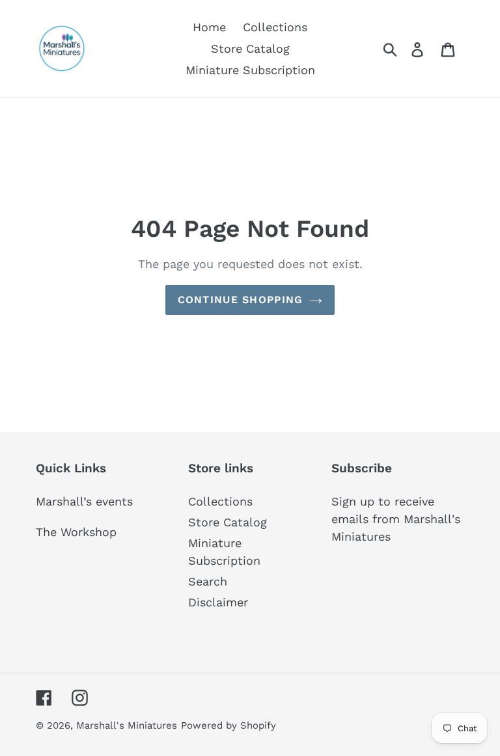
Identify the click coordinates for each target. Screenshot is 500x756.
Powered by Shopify (228, 725)
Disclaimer (218, 602)
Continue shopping (240, 299)
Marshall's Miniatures (126, 725)
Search (207, 581)
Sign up (352, 501)
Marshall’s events (84, 501)
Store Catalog (227, 522)
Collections (220, 501)
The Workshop (76, 532)
